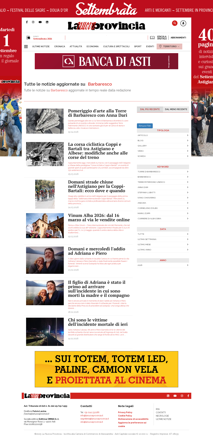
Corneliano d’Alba (148, 208)
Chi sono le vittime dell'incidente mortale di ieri (98, 322)
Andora (142, 203)
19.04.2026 (73, 132)
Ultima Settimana (147, 239)
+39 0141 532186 (91, 412)
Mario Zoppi (144, 213)
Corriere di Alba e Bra (149, 218)
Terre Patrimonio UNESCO (151, 182)
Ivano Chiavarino (147, 197)
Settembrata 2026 (42, 38)
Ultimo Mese (144, 244)
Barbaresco (144, 177)
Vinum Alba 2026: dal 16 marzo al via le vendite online (99, 217)
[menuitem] (41, 46)
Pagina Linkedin (49, 22)
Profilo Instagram (35, 22)
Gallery (142, 146)
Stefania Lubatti (146, 192)
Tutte (141, 234)
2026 (140, 265)
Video (141, 151)
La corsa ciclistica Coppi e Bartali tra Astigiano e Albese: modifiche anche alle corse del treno (98, 150)
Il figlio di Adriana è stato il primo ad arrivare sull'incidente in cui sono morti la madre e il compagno (99, 288)
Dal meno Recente (176, 109)
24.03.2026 (73, 207)
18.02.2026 (73, 312)
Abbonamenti (178, 37)
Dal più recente (150, 109)
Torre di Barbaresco (149, 171)
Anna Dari (143, 187)
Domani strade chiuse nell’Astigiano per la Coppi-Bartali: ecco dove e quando (96, 186)
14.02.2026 (73, 338)
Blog (140, 140)
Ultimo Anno (144, 249)
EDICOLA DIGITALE (161, 37)
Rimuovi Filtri (145, 126)
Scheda (142, 156)
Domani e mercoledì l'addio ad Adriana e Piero (96, 251)
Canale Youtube (42, 22)
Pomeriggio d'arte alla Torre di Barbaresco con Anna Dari (97, 113)
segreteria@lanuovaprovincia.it (94, 419)
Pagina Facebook (29, 22)
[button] (183, 23)
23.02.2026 (73, 270)
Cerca (175, 23)
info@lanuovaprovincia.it (91, 415)
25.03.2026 (73, 174)
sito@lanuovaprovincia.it (91, 422)
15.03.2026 (73, 236)
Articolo (143, 135)
